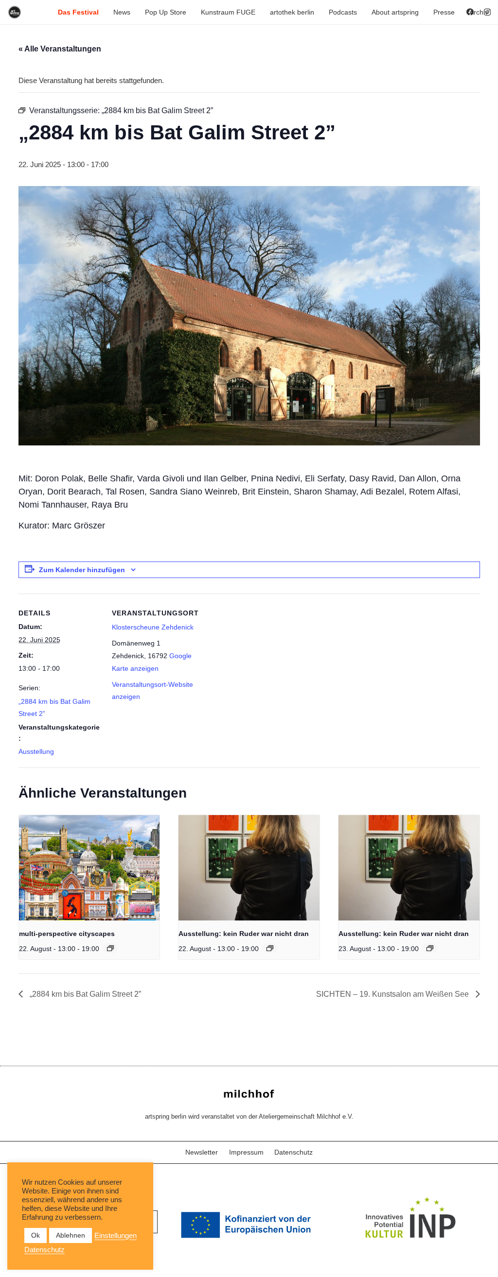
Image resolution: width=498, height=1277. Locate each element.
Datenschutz (293, 1152)
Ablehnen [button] (70, 1235)
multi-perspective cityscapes (67, 933)
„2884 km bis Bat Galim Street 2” (84, 994)
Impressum (246, 1152)
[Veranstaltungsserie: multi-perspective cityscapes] (110, 948)
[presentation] (89, 867)
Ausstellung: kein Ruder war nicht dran (243, 933)
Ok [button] (35, 1235)
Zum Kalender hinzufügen (82, 570)
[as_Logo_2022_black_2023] (14, 12)
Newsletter (201, 1152)
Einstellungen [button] (115, 1236)
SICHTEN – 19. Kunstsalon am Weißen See (393, 994)
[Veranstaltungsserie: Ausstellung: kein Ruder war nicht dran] (270, 948)
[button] (103, 12)
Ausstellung (36, 751)
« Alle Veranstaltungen (59, 49)
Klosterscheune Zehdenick (153, 627)
